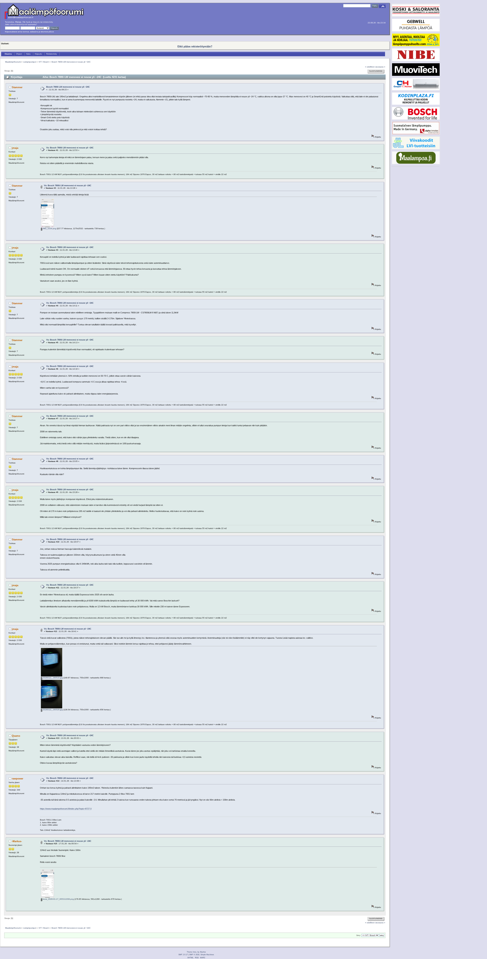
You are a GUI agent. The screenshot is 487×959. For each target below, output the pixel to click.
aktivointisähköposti (18, 24)
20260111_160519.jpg (52, 678)
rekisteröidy (48, 22)
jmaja (15, 148)
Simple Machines (207, 955)
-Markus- (17, 841)
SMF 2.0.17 (183, 955)
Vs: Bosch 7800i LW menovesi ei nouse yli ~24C (70, 148)
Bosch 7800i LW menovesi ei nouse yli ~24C (68, 87)
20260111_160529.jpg (52, 710)
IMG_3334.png (49, 228)
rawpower (17, 778)
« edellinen (370, 67)
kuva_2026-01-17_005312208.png (58, 899)
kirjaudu (36, 22)
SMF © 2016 (194, 955)
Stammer (17, 87)
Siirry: (358, 935)
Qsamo (16, 735)
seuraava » (380, 67)
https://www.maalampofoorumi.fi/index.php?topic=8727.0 (66, 809)
